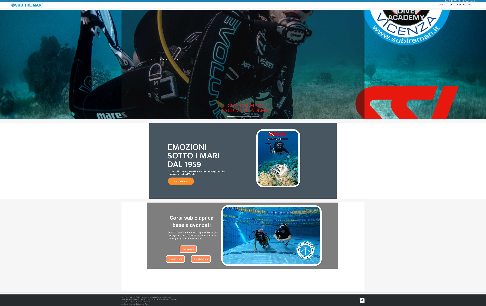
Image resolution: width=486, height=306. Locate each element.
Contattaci (188, 249)
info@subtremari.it (468, 1)
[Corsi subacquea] (271, 235)
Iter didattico (201, 259)
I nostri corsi (180, 181)
